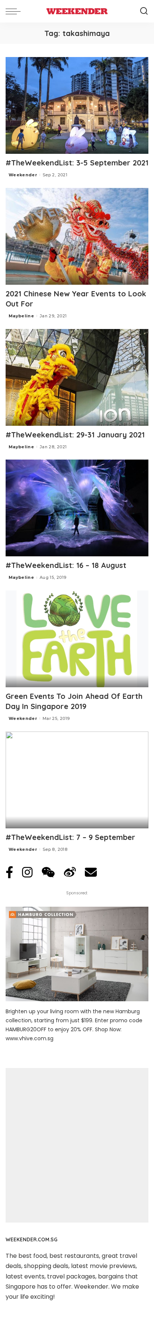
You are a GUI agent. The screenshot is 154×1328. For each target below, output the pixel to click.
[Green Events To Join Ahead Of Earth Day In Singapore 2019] (77, 638)
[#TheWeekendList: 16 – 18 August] (77, 508)
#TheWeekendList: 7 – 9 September (70, 837)
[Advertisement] (77, 1145)
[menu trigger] (15, 11)
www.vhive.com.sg (29, 1038)
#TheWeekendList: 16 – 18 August (66, 565)
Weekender (23, 174)
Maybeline (21, 315)
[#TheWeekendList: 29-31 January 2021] (77, 377)
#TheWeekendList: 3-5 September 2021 (77, 162)
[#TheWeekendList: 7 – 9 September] (77, 780)
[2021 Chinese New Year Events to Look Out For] (77, 236)
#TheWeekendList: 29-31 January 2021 (75, 434)
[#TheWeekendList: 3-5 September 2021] (77, 105)
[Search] (143, 11)
